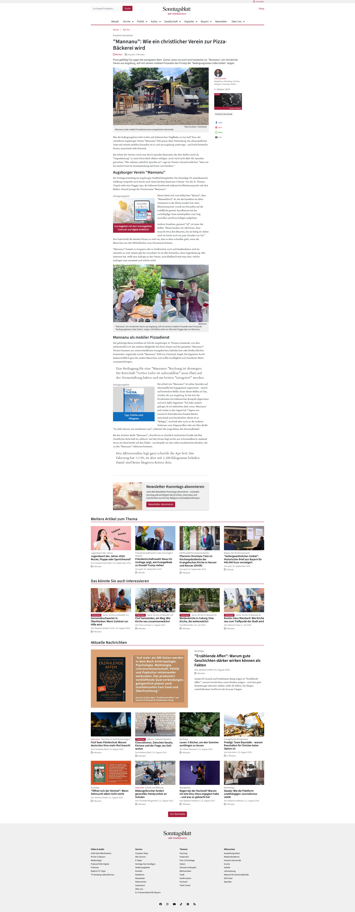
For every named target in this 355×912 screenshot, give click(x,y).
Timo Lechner (220, 78)
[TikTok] (181, 905)
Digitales (189, 21)
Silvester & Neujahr (188, 867)
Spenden (228, 881)
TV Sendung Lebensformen (102, 874)
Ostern (182, 864)
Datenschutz (140, 881)
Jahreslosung (230, 871)
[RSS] (194, 905)
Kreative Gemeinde (223, 114)
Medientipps (96, 860)
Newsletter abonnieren (160, 504)
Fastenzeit (184, 856)
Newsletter (221, 21)
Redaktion (139, 874)
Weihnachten (185, 871)
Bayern (205, 21)
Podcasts (95, 867)
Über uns (139, 889)
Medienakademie (231, 856)
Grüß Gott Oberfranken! (101, 853)
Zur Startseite (177, 814)
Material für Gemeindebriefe (236, 874)
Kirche (126, 21)
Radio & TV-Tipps (98, 871)
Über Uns (237, 21)
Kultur (154, 21)
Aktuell (115, 21)
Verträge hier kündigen (145, 864)
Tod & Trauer (185, 885)
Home (116, 29)
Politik (140, 21)
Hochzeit (183, 881)
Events (227, 864)
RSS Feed (228, 878)
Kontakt (138, 871)
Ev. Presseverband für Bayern (148, 892)
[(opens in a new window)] (160, 905)
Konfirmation (185, 878)
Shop (261, 9)
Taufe (182, 874)
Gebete (227, 867)
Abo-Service (140, 856)
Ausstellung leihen (232, 853)
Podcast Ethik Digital (100, 864)
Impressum (140, 885)
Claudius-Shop (141, 853)
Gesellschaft (171, 21)
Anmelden (260, 1)
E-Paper (138, 860)
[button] (117, 54)
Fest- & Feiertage (187, 860)
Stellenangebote (142, 867)
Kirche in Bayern (98, 856)
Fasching (183, 853)
